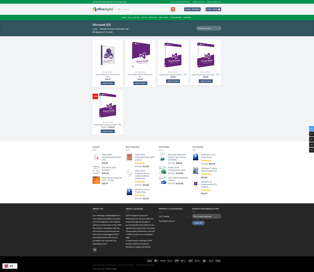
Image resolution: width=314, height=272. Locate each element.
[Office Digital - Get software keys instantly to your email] (103, 9)
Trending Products (166, 221)
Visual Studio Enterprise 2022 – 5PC (108, 125)
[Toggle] (187, 216)
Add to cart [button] (108, 83)
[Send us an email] (95, 250)
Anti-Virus (163, 17)
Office (144, 17)
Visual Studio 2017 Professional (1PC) (108, 75)
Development (176, 17)
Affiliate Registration (214, 2)
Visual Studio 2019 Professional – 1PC (140, 75)
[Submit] (173, 9)
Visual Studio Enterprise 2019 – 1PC (173, 75)
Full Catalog (133, 17)
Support (187, 17)
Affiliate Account (198, 2)
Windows (153, 17)
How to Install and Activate (180, 2)
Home (123, 17)
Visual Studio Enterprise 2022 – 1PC (206, 75)
